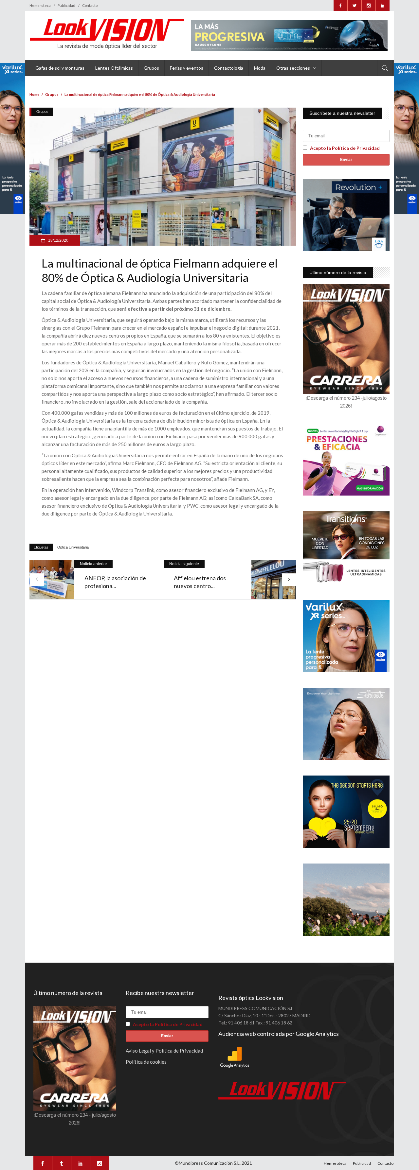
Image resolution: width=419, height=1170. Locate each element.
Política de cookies (146, 1062)
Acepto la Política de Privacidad (345, 148)
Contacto (90, 5)
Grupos (52, 94)
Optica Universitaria (73, 547)
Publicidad (66, 5)
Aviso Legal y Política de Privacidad (164, 1051)
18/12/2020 (57, 240)
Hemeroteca (40, 5)
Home (34, 94)
